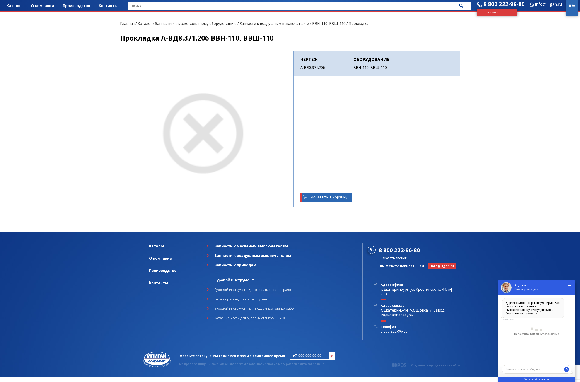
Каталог (14, 5)
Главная (127, 23)
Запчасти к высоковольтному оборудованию (196, 23)
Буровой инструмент (234, 280)
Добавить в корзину (329, 197)
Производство (76, 5)
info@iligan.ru (548, 4)
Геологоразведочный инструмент (241, 299)
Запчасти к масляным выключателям (251, 246)
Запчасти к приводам (235, 265)
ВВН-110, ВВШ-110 (329, 23)
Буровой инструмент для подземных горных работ (254, 308)
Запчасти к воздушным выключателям (274, 23)
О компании (42, 5)
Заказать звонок (497, 12)
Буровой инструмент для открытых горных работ (253, 289)
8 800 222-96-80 (504, 4)
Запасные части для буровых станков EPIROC (250, 318)
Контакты (108, 5)
